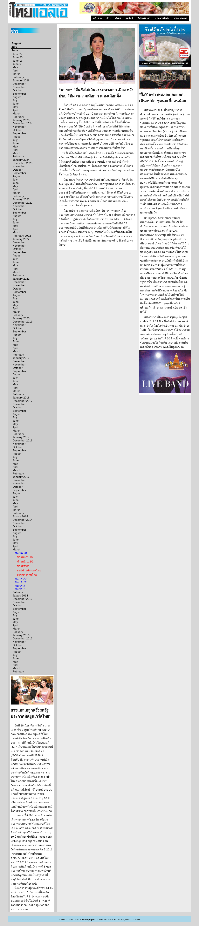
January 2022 (21, 239)
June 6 (17, 63)
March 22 (20, 579)
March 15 (20, 582)
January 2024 (21, 159)
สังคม (118, 18)
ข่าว (108, 18)
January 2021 (21, 278)
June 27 (18, 54)
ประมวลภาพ (180, 18)
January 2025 (21, 120)
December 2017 (22, 400)
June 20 (18, 57)
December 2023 (22, 163)
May (15, 67)
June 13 (18, 60)
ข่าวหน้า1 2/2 (25, 561)
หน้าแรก (97, 18)
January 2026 (21, 80)
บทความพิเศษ (162, 18)
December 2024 (22, 123)
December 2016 (22, 440)
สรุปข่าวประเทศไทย (29, 570)
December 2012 (22, 638)
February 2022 (22, 235)
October (18, 90)
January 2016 (21, 476)
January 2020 (21, 318)
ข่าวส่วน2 (23, 566)
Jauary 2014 (20, 595)
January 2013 (21, 635)
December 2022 (22, 202)
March (16, 73)
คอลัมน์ (129, 18)
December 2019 (22, 321)
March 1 (20, 588)
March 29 (21, 553)
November (19, 87)
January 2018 (21, 397)
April (15, 70)
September (19, 93)
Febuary (18, 315)
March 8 (20, 585)
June (14, 50)
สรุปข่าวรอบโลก (27, 574)
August (16, 43)
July (14, 46)
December (19, 83)
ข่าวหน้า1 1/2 (25, 557)
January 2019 (21, 357)
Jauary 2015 (20, 516)
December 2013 (22, 598)
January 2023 (21, 199)
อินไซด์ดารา (144, 18)
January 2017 (21, 437)
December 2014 (22, 519)
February (18, 77)
